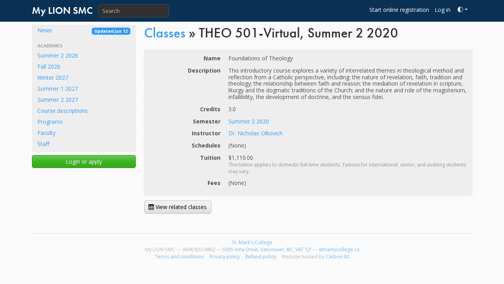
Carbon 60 (337, 256)
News (82, 30)
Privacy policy (224, 256)
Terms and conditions (179, 256)
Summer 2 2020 (248, 121)
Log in (442, 9)
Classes (164, 33)
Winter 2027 (52, 77)
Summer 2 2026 (57, 55)
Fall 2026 (48, 66)
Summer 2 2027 (57, 99)
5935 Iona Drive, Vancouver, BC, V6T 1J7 (266, 249)
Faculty (46, 132)
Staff (43, 144)
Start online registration (399, 9)
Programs (50, 121)
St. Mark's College (252, 242)
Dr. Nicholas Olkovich (255, 133)
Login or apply (84, 161)
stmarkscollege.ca (339, 249)
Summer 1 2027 (57, 88)
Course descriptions (62, 110)
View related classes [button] (180, 207)
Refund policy (260, 256)
